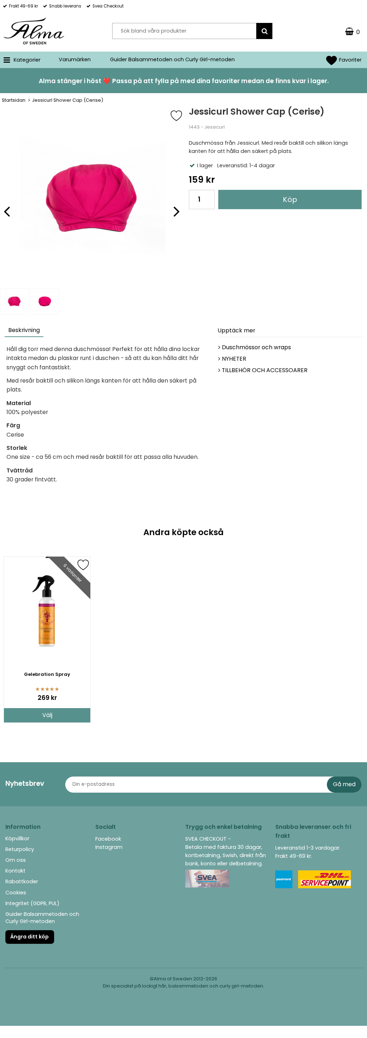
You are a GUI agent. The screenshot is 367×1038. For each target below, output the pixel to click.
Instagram (109, 847)
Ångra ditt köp (29, 936)
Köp (290, 199)
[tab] (24, 331)
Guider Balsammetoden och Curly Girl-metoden (172, 59)
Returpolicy (19, 849)
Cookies (15, 892)
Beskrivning (24, 330)
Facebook (108, 838)
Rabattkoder (21, 881)
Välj (47, 715)
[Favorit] (181, 115)
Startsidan (13, 100)
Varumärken (75, 59)
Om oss (15, 860)
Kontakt (15, 870)
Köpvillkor (17, 838)
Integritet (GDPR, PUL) (32, 903)
